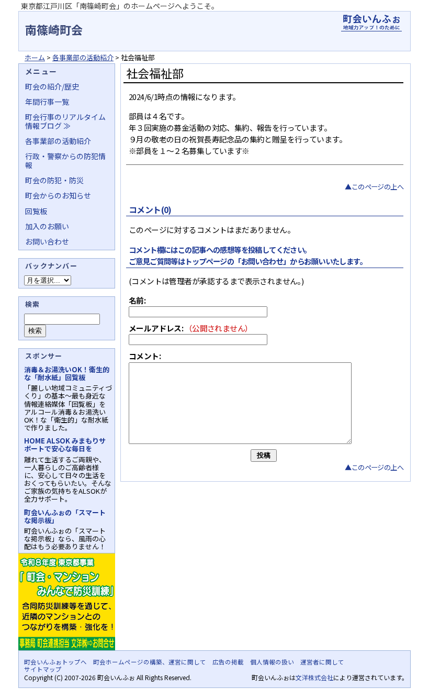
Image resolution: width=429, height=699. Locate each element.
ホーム (35, 57)
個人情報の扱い (272, 662)
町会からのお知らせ (58, 195)
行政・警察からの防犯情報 (65, 160)
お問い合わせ (47, 241)
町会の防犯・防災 (54, 180)
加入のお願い (47, 226)
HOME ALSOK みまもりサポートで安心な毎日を (65, 444)
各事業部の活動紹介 (83, 57)
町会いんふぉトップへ (55, 662)
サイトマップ (43, 669)
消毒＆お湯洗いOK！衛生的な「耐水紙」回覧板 (66, 373)
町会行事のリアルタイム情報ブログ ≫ (65, 121)
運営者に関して (322, 662)
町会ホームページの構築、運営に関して (149, 662)
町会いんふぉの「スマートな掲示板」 (65, 516)
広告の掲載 (228, 662)
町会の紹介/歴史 (52, 86)
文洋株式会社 (314, 677)
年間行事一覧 (47, 101)
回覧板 (36, 211)
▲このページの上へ (374, 187)
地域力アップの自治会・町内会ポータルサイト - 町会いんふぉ (371, 23)
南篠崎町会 (54, 29)
